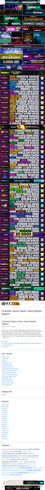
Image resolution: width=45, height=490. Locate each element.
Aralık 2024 (4, 420)
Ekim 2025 (4, 408)
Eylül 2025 (4, 410)
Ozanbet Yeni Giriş (33, 470)
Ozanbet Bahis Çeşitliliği (7, 366)
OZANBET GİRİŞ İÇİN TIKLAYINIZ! (22, 46)
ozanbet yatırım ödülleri (21, 470)
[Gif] (22, 127)
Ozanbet (5, 341)
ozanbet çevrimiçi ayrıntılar (6, 472)
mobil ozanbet (5, 451)
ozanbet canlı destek (33, 455)
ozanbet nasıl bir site (15, 474)
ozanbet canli (31, 453)
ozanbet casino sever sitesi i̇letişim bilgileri (13, 343)
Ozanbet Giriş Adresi (9, 461)
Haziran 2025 (5, 412)
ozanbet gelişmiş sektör (34, 457)
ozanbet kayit (6, 463)
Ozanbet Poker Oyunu (7, 378)
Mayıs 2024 (4, 434)
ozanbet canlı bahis (21, 455)
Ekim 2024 (4, 424)
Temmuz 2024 (5, 430)
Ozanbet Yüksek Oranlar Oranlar (9, 374)
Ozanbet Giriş (5, 358)
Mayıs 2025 (4, 414)
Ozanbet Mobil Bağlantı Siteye (9, 376)
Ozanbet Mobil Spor (6, 362)
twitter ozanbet (5, 474)
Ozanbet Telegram (26, 468)
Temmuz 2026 (5, 404)
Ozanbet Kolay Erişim (7, 384)
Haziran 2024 (5, 432)
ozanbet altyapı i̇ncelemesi (27, 451)
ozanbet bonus (21, 453)
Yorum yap (5, 346)
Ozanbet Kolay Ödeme (7, 364)
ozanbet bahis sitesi (8, 453)
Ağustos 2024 (5, 428)
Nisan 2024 (4, 436)
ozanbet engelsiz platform (26, 457)
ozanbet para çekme (23, 465)
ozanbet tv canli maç (38, 467)
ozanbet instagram (7, 345)
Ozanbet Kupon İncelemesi (8, 382)
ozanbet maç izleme (22, 463)
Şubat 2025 (4, 416)
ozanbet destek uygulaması (17, 457)
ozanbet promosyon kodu (8, 467)
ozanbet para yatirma (9, 465)
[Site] (22, 77)
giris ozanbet (11, 449)
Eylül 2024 (4, 426)
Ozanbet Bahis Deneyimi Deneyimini (10, 368)
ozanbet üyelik (13, 472)
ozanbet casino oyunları (7, 457)
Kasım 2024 (4, 422)
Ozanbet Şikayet (23, 472)
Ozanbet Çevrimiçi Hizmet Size (9, 372)
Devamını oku (6, 337)
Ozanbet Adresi (5, 356)
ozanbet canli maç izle (9, 455)
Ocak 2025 (4, 418)
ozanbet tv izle (5, 470)
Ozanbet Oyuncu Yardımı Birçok (9, 370)
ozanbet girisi (14, 459)
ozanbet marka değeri (13, 463)
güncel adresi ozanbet (21, 449)
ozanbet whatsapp (13, 470)
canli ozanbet (5, 449)
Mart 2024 (4, 438)
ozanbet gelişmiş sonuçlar (6, 459)
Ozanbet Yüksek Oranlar (7, 380)
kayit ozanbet (33, 449)
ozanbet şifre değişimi (32, 472)
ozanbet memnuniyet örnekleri (31, 463)
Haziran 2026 (5, 406)
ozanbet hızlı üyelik (21, 461)
